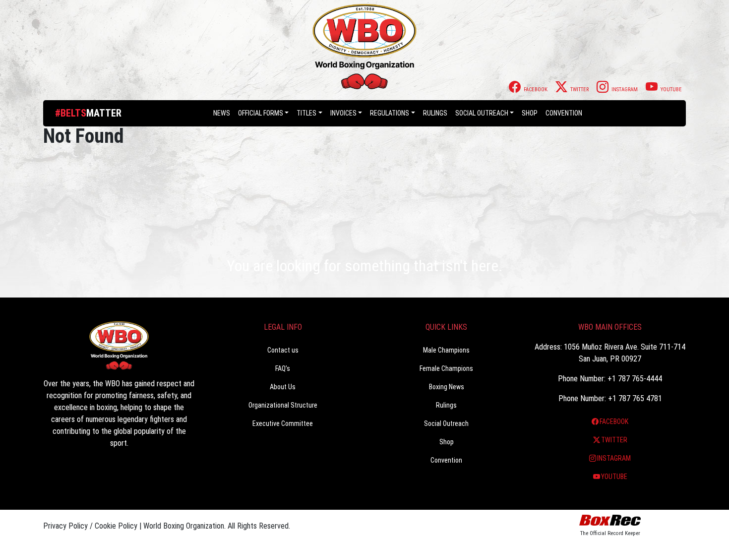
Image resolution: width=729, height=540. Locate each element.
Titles (306, 113)
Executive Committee (282, 423)
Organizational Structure (282, 405)
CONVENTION (564, 113)
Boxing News (446, 387)
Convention (446, 460)
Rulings (435, 113)
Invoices (343, 113)
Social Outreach (481, 113)
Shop (530, 113)
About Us (283, 387)
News (221, 113)
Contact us (283, 350)
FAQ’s (282, 368)
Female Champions (446, 368)
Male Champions (446, 350)
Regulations (389, 113)
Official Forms (260, 113)
